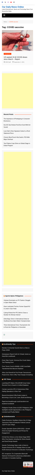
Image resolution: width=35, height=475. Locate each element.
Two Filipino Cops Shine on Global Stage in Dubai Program (17, 144)
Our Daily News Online (13, 7)
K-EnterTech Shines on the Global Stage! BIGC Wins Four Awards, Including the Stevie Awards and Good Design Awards (16, 439)
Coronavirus (7, 53)
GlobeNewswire (9, 416)
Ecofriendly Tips (9, 344)
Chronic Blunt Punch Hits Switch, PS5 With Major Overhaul (17, 138)
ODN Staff (8, 62)
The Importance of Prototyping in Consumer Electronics (17, 120)
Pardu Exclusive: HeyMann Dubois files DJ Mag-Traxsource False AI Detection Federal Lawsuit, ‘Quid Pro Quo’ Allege (16, 422)
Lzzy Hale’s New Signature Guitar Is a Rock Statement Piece (17, 132)
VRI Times (7, 379)
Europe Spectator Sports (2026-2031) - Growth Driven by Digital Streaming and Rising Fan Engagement (16, 431)
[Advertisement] (17, 90)
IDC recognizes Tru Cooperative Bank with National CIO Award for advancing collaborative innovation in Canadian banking (16, 456)
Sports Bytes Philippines (14, 296)
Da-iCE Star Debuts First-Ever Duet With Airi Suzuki (17, 126)
